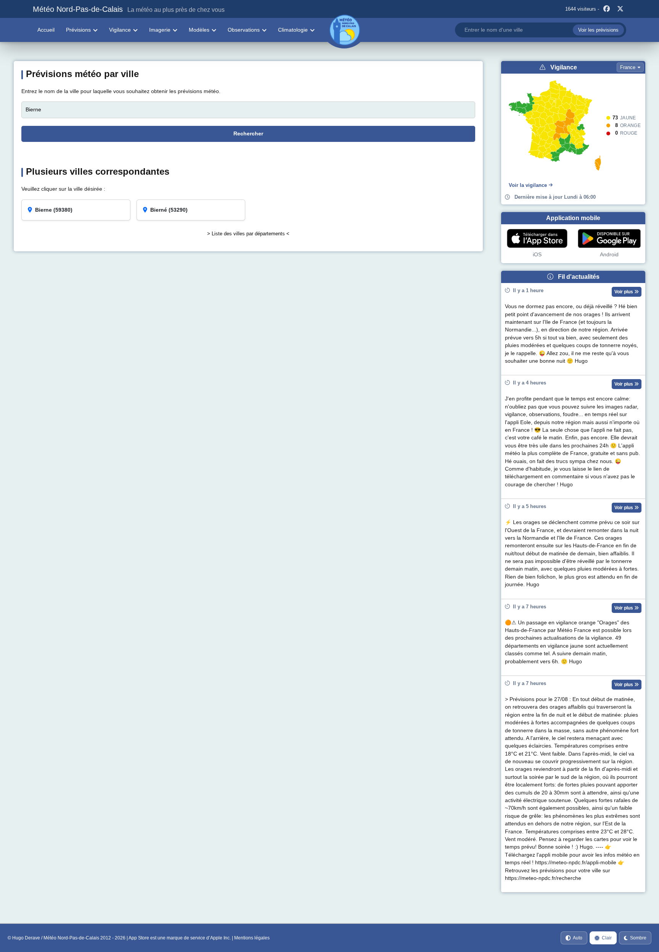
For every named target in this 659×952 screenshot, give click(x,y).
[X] (620, 9)
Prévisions (78, 30)
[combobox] (540, 30)
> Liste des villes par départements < (248, 233)
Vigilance (120, 30)
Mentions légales (252, 938)
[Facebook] (606, 9)
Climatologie (293, 30)
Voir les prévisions (598, 30)
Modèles (199, 30)
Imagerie (159, 30)
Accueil (46, 30)
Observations (244, 30)
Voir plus (624, 291)
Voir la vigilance (528, 185)
